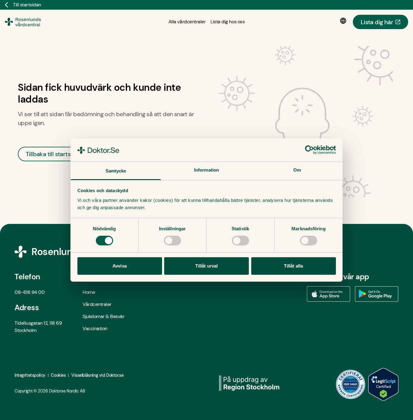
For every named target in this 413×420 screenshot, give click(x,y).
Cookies (58, 375)
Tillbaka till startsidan (54, 154)
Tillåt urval (206, 265)
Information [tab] (206, 169)
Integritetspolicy (30, 375)
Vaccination (95, 328)
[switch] (172, 240)
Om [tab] (297, 169)
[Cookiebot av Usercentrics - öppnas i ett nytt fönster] (309, 149)
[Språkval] (344, 21)
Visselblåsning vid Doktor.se (97, 375)
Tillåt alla (293, 265)
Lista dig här (377, 22)
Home (89, 292)
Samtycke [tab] (116, 170)
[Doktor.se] (31, 22)
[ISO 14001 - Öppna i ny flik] (351, 384)
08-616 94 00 (29, 292)
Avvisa (119, 265)
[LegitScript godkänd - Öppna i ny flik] (383, 384)
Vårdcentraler (97, 304)
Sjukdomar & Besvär (103, 316)
